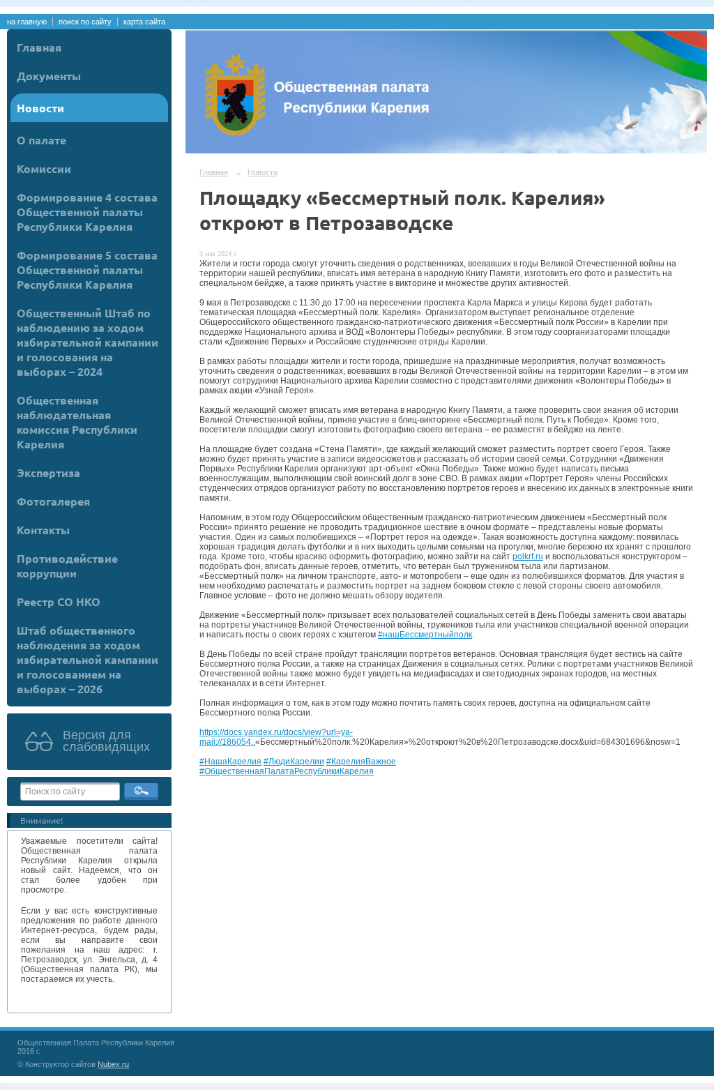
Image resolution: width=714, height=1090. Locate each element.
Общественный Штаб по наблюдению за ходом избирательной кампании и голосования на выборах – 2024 (87, 342)
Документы (49, 75)
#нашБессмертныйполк (425, 634)
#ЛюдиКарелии (294, 761)
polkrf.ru (527, 556)
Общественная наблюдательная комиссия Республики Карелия (77, 422)
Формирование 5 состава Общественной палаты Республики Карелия (87, 270)
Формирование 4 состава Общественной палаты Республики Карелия (87, 212)
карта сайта (144, 21)
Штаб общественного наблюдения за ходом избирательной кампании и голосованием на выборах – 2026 (87, 659)
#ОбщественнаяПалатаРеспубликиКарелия (286, 771)
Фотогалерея (53, 501)
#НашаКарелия (230, 761)
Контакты (43, 529)
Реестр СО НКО (58, 601)
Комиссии (44, 168)
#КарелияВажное (361, 761)
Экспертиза (48, 472)
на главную (27, 21)
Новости (40, 107)
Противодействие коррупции (67, 565)
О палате (41, 140)
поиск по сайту (85, 21)
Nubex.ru (113, 1064)
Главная (39, 47)
